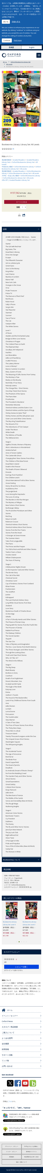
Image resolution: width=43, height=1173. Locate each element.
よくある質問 (7, 1038)
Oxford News (7, 1021)
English (31, 47)
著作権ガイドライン (31, 1151)
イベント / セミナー (10, 1015)
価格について (6, 980)
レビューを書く (21, 967)
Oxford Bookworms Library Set (20, 62)
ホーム (5, 62)
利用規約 (11, 1157)
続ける (5, 21)
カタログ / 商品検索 (10, 1027)
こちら (10, 1101)
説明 (5, 229)
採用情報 (5, 1049)
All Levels (9, 64)
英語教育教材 (6, 160)
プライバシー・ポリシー (11, 1146)
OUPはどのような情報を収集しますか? (32, 1146)
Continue (6, 40)
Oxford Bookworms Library (24, 167)
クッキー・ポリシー (11, 1151)
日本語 (11, 47)
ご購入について (8, 1032)
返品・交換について (21, 1162)
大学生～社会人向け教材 (10, 176)
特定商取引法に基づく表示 (31, 1157)
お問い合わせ (7, 1066)
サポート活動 (7, 1055)
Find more (18, 40)
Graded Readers (19, 160)
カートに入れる (21, 202)
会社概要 (5, 1043)
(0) (13, 149)
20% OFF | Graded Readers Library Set (16, 180)
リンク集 (5, 1060)
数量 (18, 207)
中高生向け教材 (7, 167)
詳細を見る (16, 21)
